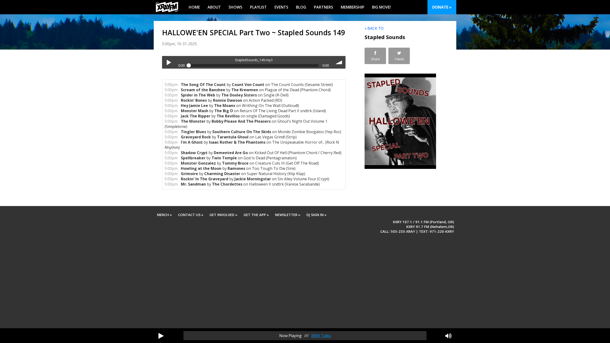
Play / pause (168, 62)
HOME (194, 7)
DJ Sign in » (316, 214)
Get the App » (256, 214)
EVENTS (281, 7)
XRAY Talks (321, 335)
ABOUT (214, 7)
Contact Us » (190, 214)
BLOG (301, 7)
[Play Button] (161, 335)
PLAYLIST (258, 7)
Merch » (164, 214)
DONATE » (442, 7)
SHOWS (235, 7)
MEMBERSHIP (352, 7)
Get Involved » (223, 214)
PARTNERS (323, 7)
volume (339, 62)
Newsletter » (287, 214)
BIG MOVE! (381, 7)
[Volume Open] (448, 335)
